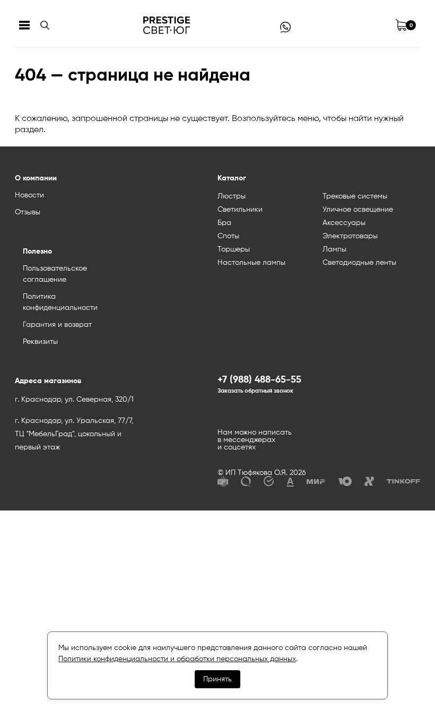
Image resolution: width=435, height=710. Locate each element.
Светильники (240, 209)
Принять (217, 679)
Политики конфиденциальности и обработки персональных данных (177, 659)
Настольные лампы (251, 262)
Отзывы (27, 212)
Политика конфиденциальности (60, 302)
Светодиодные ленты (359, 262)
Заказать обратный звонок (255, 391)
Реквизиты (40, 341)
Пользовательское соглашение (55, 274)
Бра (224, 223)
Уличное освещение (358, 209)
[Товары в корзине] (401, 25)
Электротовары (350, 236)
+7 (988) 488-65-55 (259, 380)
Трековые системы (355, 196)
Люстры (232, 196)
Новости (29, 195)
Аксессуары (344, 223)
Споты (228, 236)
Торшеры (234, 249)
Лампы (334, 249)
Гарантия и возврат (57, 324)
